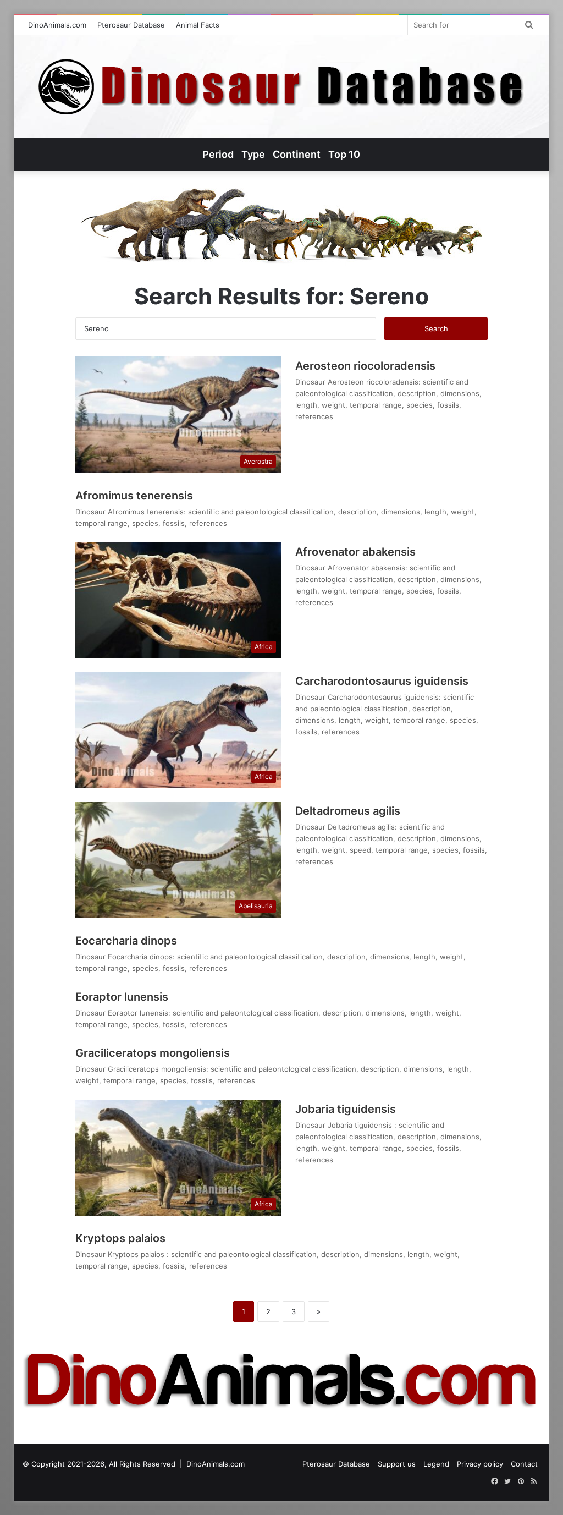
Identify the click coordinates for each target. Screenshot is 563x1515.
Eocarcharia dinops (126, 940)
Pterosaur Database (131, 24)
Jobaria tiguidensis (345, 1109)
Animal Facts (197, 24)
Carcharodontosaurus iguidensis (381, 681)
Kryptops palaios (121, 1238)
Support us (397, 1463)
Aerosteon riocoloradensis (365, 365)
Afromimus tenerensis (134, 495)
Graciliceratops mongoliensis (152, 1053)
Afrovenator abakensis (355, 551)
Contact (524, 1463)
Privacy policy (480, 1463)
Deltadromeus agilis (347, 810)
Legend (436, 1463)
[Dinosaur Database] (281, 86)
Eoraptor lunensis (121, 996)
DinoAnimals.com (57, 24)
